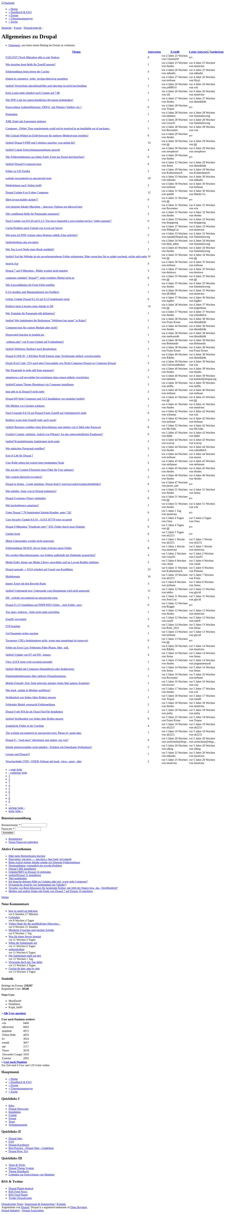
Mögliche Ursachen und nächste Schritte (31, 930)
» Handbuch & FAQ (20, 12)
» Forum (13, 15)
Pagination (11, 114)
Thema (76, 51)
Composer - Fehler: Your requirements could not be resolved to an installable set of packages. (58, 128)
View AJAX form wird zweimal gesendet (29, 661)
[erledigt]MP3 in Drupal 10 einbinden (30, 871)
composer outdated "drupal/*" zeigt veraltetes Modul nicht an (40, 277)
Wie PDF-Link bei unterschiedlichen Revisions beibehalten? (39, 100)
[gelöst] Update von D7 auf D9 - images (28, 654)
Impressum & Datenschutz (40, 1204)
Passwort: (7, 828)
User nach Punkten (15, 1062)
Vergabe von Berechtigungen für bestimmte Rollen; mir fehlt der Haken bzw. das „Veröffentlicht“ (63, 887)
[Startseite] (7, 2)
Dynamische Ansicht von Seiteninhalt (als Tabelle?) (37, 884)
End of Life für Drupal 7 (19, 455)
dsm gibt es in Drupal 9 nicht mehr (25, 391)
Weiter (5, 897)
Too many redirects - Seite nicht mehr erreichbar (32, 612)
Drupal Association (33, 1210)
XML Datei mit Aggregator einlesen (26, 121)
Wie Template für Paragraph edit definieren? (30, 313)
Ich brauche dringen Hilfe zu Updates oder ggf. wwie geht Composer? (48, 881)
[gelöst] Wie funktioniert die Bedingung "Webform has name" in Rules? (46, 320)
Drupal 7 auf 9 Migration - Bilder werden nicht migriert (37, 270)
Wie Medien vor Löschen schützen (25, 405)
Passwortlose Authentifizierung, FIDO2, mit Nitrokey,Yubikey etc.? (44, 107)
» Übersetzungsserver (21, 18)
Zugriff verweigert (16, 619)
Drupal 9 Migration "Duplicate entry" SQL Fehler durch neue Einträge (45, 526)
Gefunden (14, 917)
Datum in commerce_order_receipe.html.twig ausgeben (37, 78)
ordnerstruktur (16, 949)
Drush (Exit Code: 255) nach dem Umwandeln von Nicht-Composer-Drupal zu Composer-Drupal (61, 363)
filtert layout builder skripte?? (22, 199)
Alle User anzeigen (14, 1013)
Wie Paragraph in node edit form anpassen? (30, 370)
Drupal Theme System (21, 1168)
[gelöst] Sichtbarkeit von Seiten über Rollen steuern (34, 718)
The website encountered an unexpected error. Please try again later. (44, 732)
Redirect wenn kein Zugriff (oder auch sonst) (31, 420)
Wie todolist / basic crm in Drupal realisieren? (31, 491)
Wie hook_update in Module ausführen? (28, 690)
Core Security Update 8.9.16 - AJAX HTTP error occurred (39, 519)
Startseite (6, 27)
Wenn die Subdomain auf (23, 942)
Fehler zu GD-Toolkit (18, 171)
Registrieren (15, 838)
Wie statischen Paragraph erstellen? (25, 448)
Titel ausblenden (18, 878)
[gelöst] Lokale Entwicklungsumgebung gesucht (33, 149)
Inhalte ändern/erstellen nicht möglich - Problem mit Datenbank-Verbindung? (49, 747)
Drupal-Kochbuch (19, 1144)
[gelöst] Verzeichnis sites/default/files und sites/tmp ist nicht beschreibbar (46, 85)
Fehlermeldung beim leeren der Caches (27, 71)
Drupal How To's (18, 1151)
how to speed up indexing (23, 910)
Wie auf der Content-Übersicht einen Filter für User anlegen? (40, 469)
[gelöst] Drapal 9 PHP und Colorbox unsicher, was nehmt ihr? (40, 142)
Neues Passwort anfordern (23, 842)
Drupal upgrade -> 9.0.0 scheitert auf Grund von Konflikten (39, 569)
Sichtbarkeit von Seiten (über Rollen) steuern (31, 697)
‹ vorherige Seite (18, 772)
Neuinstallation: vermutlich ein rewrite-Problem (35, 865)
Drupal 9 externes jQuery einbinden (26, 498)
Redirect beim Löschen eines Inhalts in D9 (29, 306)
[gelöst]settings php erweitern (22, 242)
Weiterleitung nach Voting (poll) (24, 185)
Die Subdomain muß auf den (25, 955)
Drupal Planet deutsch (21, 1188)
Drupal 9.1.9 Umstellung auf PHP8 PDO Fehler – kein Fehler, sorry (44, 604)
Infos (11, 1105)
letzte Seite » (16, 811)
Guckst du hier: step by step (24, 968)
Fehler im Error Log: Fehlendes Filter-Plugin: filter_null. (37, 647)
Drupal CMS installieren (22, 868)
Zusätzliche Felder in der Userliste (25, 725)
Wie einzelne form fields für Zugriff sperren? (31, 64)
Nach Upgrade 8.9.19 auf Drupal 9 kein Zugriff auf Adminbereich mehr (46, 412)
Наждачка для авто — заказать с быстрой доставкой (40, 859)
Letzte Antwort (198, 51)
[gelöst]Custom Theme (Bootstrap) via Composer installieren (40, 384)
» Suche (13, 21)
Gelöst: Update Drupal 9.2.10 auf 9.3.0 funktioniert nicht (37, 299)
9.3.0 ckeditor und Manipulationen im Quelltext (32, 292)
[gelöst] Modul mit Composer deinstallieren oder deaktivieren (40, 668)
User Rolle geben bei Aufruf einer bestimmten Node (35, 462)
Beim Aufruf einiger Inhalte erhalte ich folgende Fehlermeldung (44, 862)
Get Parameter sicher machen (22, 633)
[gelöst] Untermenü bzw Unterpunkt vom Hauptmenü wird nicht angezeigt (47, 590)
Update (13, 1115)
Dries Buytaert (78, 1207)
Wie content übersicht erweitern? (24, 476)
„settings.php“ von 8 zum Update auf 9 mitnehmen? (35, 341)
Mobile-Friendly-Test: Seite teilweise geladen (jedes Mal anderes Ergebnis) (48, 683)
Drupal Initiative (10, 1210)
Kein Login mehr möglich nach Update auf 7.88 (33, 92)
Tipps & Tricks (17, 1164)
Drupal (25, 1207)
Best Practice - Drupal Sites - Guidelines (31, 1148)
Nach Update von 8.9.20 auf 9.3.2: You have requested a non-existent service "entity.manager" (59, 220)
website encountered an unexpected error (28, 178)
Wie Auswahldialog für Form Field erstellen (30, 284)
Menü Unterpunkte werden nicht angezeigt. (30, 540)
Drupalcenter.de (33, 27)
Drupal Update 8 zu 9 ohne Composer (27, 192)
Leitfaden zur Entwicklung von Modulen (32, 1174)
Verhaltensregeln (18, 1124)
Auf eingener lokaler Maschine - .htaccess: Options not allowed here (44, 206)
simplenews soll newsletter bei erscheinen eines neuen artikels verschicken (47, 377)
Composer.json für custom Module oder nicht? (32, 327)
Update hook (13, 533)
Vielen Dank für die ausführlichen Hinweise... (34, 923)
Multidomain (13, 576)
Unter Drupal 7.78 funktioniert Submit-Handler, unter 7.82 (38, 512)
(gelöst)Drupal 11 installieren (25, 875)
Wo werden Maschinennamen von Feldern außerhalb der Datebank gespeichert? (50, 555)
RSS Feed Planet (18, 1194)
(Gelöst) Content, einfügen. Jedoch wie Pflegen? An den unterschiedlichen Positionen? (54, 434)
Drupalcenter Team (12, 1204)
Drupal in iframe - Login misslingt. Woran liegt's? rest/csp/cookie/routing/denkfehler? (53, 484)
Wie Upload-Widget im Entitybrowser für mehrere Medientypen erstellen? (47, 135)
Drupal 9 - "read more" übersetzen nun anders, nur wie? (37, 740)
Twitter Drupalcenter (20, 1198)
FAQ (11, 1141)
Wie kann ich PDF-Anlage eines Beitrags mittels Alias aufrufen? (42, 235)
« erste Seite (15, 769)
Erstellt (175, 51)
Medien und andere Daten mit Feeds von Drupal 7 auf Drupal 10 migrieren (51, 891)
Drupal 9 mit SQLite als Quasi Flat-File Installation (34, 711)
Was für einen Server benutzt (25, 936)
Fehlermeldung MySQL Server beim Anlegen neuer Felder (39, 548)
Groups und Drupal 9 (18, 754)
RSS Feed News (18, 1191)
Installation (15, 1111)
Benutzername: (10, 825)
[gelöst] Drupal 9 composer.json (23, 164)
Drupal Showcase (18, 1108)
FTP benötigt (13, 626)
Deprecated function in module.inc (25, 334)
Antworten (154, 51)
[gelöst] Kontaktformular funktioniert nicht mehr (33, 441)
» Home (13, 8)
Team (12, 1121)
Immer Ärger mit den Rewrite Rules (26, 583)
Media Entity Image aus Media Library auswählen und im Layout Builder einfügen (52, 562)
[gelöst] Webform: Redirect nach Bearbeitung (31, 348)
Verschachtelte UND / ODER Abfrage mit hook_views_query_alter (44, 761)
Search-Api (12, 263)
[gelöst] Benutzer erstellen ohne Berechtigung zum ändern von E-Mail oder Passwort (53, 427)
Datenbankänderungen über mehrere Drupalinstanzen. (36, 676)
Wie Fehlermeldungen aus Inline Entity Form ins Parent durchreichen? (45, 156)
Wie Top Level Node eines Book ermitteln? (30, 249)
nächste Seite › (17, 807)
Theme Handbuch (19, 1171)
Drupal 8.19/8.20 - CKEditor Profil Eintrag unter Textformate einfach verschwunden (53, 356)
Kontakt (61, 1204)
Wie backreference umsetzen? (22, 505)
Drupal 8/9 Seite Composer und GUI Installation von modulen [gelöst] (45, 398)
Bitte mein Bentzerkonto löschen (27, 855)
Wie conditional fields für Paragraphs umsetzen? (32, 213)
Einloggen (14, 45)
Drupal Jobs (15, 1138)
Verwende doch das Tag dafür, (26, 962)
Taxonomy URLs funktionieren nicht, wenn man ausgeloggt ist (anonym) (47, 640)
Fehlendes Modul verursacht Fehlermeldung (30, 704)
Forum (17, 27)
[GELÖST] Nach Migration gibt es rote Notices (32, 57)
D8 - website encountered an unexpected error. (32, 597)
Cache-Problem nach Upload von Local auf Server (34, 228)
